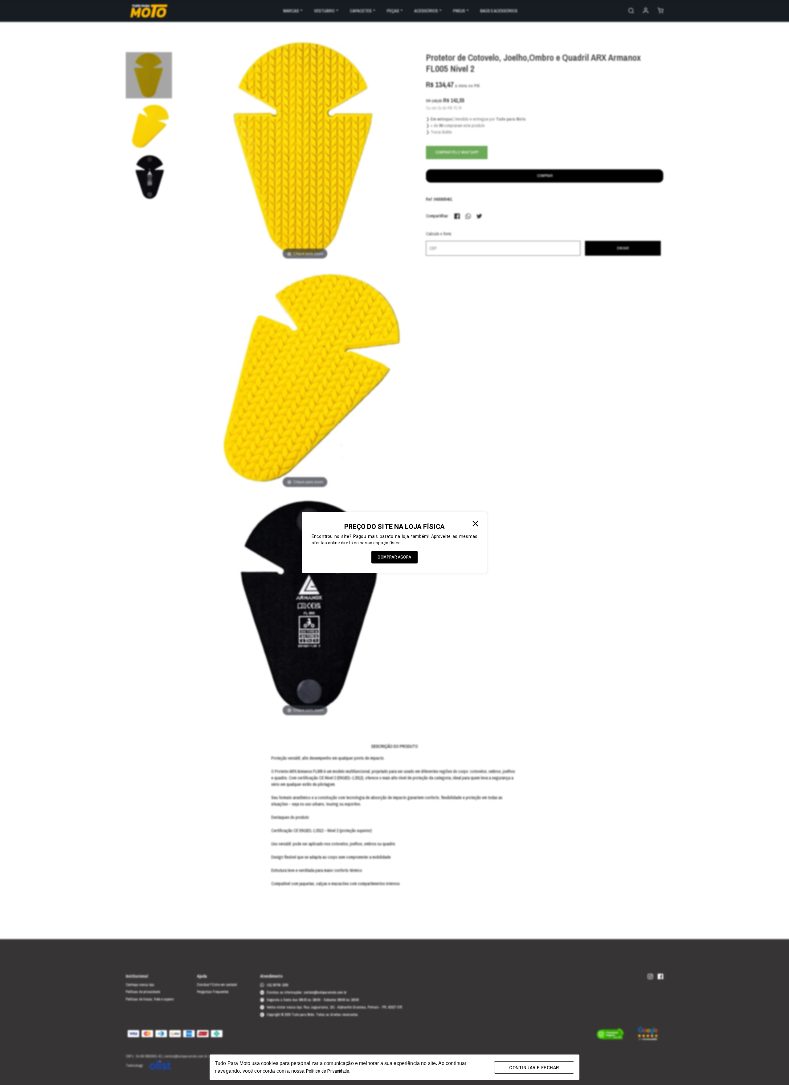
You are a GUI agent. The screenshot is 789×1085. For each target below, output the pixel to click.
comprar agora (394, 557)
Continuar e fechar (534, 1067)
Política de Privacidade (327, 1070)
